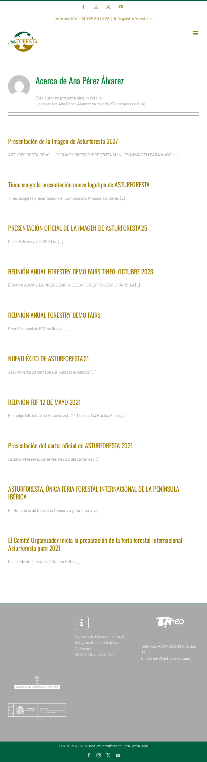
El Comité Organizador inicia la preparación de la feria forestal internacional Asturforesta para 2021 (95, 544)
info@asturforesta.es (133, 18)
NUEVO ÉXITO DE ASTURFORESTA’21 (48, 358)
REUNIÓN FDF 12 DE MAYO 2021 (44, 402)
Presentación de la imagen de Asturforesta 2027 (63, 141)
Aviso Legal (140, 746)
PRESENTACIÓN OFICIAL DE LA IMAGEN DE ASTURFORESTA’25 (77, 228)
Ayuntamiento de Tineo (113, 746)
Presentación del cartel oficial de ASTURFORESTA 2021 (70, 445)
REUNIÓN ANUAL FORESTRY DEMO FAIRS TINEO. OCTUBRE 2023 (80, 271)
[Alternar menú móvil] (196, 33)
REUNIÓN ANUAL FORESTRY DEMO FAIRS (54, 315)
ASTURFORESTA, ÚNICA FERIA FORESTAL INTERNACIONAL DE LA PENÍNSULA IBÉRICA (93, 492)
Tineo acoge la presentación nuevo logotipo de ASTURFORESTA (79, 184)
